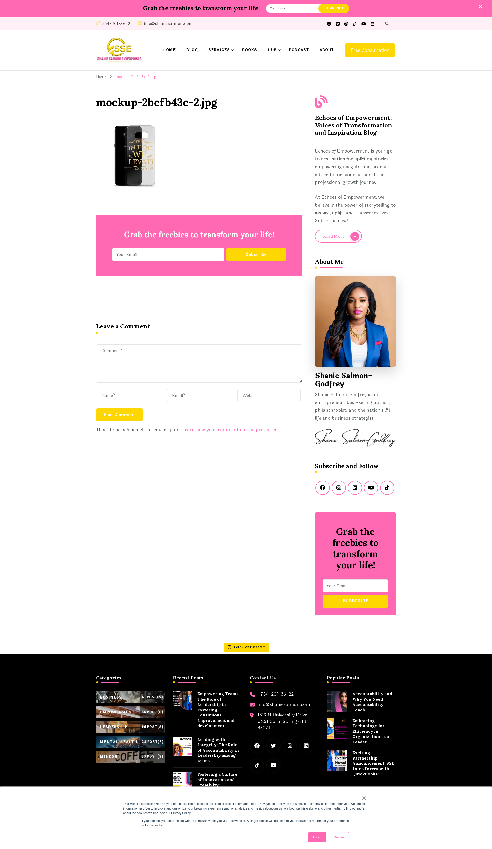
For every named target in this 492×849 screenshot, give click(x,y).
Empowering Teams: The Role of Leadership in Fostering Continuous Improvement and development (218, 709)
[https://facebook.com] (322, 488)
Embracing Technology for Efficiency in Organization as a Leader (370, 731)
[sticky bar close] (480, 6)
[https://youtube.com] (371, 488)
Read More (334, 236)
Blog (192, 50)
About (327, 50)
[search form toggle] (387, 24)
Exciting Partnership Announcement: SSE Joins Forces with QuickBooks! (373, 763)
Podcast (299, 50)
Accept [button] (317, 837)
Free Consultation (370, 50)
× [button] (364, 796)
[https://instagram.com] (339, 488)
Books (249, 50)
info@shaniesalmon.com (284, 704)
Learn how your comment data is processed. (230, 429)
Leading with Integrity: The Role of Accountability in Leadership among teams (218, 750)
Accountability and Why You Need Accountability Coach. (372, 701)
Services (219, 50)
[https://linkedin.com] (355, 488)
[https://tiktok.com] (387, 488)
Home (169, 50)
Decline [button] (339, 837)
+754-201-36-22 (276, 694)
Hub (272, 50)
